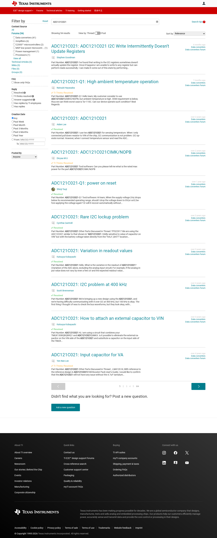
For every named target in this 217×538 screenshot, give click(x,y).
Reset (45, 21)
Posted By (17, 153)
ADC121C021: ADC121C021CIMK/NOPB (91, 152)
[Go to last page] (137, 386)
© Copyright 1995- (26, 533)
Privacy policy (54, 528)
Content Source (19, 26)
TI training (70, 10)
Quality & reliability (73, 481)
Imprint (138, 528)
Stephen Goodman (66, 57)
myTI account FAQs (73, 486)
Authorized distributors (124, 475)
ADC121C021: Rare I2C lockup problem (90, 216)
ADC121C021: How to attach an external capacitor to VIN (107, 318)
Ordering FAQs (120, 469)
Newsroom (19, 464)
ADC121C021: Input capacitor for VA (87, 354)
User (203, 3)
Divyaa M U (62, 158)
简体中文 (98, 10)
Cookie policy (37, 528)
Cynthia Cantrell (64, 223)
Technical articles (54, 10)
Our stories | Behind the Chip (28, 469)
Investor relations (23, 481)
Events (17, 475)
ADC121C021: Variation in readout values (91, 250)
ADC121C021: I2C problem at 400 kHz (89, 284)
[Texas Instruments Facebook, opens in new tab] (175, 454)
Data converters (198, 47)
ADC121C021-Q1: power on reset (83, 183)
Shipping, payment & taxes (126, 464)
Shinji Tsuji (62, 189)
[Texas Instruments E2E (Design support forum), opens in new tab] (175, 464)
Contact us (69, 452)
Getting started (84, 10)
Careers (18, 458)
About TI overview (23, 452)
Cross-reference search (75, 464)
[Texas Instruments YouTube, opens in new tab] (187, 464)
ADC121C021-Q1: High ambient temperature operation (104, 81)
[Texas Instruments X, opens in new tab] (187, 454)
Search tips (197, 21)
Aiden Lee (61, 124)
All (13, 30)
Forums (39, 10)
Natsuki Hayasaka (66, 87)
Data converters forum (195, 49)
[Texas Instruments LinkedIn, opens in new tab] (164, 464)
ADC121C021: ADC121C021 (79, 118)
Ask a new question (65, 407)
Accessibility (20, 528)
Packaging (69, 475)
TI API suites (119, 452)
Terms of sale (71, 528)
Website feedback (122, 528)
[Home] (34, 3)
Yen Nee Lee (63, 361)
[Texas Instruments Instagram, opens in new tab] (164, 454)
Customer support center (76, 469)
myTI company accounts (125, 458)
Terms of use (88, 528)
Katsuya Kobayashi (66, 257)
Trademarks (104, 528)
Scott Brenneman (65, 290)
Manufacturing (21, 486)
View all (17, 58)
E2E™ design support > (23, 10)
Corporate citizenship (24, 492)
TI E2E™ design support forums (79, 458)
